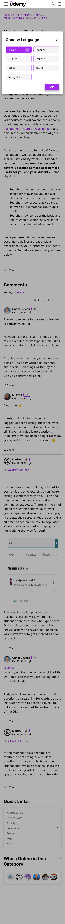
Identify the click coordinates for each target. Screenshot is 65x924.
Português (14, 76)
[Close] (57, 39)
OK (52, 87)
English (12, 49)
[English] (18, 4)
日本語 (11, 67)
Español (40, 49)
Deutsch (12, 58)
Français (40, 58)
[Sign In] (60, 4)
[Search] (53, 4)
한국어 (39, 67)
